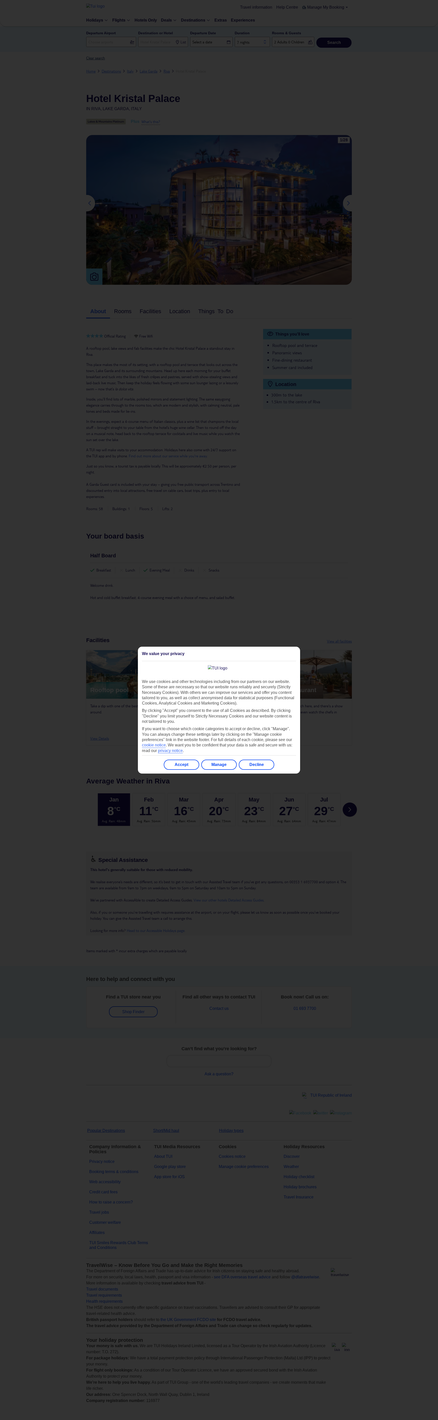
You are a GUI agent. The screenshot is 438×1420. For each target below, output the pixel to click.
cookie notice (154, 745)
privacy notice (170, 750)
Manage (219, 764)
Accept (181, 764)
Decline (256, 764)
